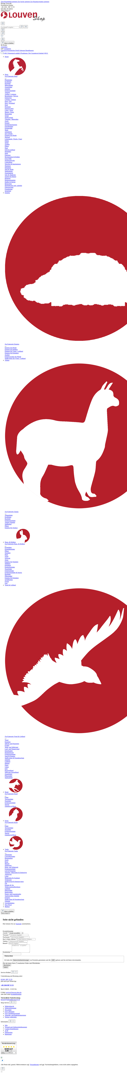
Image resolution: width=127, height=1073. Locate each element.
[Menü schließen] (5, 78)
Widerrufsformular (10, 1008)
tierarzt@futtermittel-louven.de (10, 999)
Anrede (6, 933)
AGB (53, 960)
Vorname (6, 935)
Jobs (6, 1025)
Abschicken (7, 965)
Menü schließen (8, 43)
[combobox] (10, 27)
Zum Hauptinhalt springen (9, 1)
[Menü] (3, 23)
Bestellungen (29, 50)
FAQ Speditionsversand (12, 1013)
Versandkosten (34, 1064)
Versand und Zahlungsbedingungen (16, 1027)
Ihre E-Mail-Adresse (10, 939)
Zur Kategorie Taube (11, 851)
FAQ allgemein (9, 1012)
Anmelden (4, 47)
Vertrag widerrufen (11, 1017)
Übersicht (4, 50)
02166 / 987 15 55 (6, 979)
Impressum (8, 1034)
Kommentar (7, 952)
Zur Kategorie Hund (11, 794)
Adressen (22, 50)
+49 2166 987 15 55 (7, 985)
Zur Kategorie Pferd (11, 76)
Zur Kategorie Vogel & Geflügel (15, 736)
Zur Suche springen (24, 1)
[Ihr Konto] (3, 39)
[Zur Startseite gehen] (23, 21)
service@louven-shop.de (13, 992)
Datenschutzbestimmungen (21, 960)
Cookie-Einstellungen (11, 1029)
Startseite (18, 924)
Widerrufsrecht (9, 1006)
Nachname (7, 937)
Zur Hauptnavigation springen (39, 1)
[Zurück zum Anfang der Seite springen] (3, 1068)
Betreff (5, 943)
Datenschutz (9, 1032)
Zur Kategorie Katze (11, 822)
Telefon (6, 941)
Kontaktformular (16, 994)
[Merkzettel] (2, 37)
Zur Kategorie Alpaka (11, 512)
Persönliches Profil (13, 50)
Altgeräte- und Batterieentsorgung (15, 1015)
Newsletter (8, 1010)
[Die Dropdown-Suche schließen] (26, 26)
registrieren (7, 49)
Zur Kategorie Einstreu (12, 344)
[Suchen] (22, 26)
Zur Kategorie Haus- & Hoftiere (15, 544)
